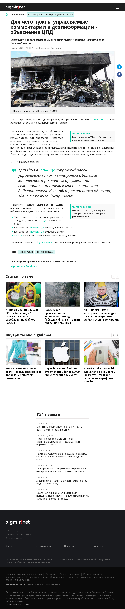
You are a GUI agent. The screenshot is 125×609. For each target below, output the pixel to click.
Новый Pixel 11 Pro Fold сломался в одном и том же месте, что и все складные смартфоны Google (99, 375)
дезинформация (45, 251)
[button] (113, 277)
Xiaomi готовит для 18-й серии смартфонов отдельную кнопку (61, 482)
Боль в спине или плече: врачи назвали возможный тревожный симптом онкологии (23, 373)
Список (18, 235)
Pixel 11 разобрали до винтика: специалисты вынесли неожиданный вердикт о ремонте (58, 441)
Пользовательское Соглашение (46, 576)
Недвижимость (43, 546)
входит (43, 220)
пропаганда (37, 227)
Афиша (9, 546)
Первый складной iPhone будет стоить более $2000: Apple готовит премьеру (62, 372)
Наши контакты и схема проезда (24, 574)
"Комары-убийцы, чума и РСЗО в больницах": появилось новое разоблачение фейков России (22, 316)
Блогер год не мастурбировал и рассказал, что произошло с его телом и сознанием (61, 470)
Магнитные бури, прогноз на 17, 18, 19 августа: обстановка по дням (59, 428)
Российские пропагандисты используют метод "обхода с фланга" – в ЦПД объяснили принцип (62, 316)
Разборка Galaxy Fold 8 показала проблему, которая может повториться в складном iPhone (61, 456)
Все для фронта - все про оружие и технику (50, 14)
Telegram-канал (43, 242)
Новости (69, 546)
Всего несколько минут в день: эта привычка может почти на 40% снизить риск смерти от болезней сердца (62, 495)
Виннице (47, 170)
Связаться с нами (69, 574)
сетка (34, 217)
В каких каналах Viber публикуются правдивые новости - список (91, 138)
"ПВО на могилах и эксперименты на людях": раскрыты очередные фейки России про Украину (101, 314)
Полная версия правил (18, 604)
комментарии (26, 251)
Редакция (51, 574)
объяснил (98, 119)
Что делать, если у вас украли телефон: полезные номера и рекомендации (89, 213)
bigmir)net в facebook (23, 266)
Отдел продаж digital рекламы (43, 584)
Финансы (98, 546)
